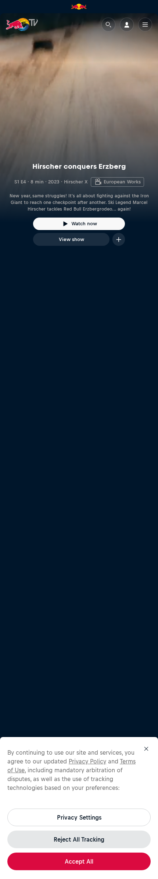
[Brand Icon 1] (79, 6)
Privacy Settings (79, 817)
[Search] (108, 25)
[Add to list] (118, 239)
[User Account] (127, 25)
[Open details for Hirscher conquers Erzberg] (79, 136)
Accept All (79, 861)
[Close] (146, 748)
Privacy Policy (87, 761)
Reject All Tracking (79, 839)
